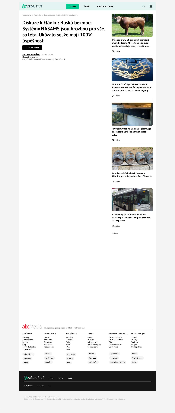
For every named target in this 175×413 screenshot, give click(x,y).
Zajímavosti (26, 349)
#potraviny (49, 358)
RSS (50, 386)
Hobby (90, 337)
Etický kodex (28, 386)
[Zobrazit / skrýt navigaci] (151, 6)
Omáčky (134, 340)
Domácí (47, 337)
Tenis (68, 349)
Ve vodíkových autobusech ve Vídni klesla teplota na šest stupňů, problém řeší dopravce (131, 217)
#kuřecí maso (137, 358)
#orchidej (114, 358)
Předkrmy (134, 342)
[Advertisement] (132, 275)
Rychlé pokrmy (136, 347)
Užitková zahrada (115, 344)
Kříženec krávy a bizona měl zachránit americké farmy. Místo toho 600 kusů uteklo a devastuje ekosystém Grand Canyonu (130, 42)
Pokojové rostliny (115, 340)
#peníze (48, 362)
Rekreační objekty (94, 344)
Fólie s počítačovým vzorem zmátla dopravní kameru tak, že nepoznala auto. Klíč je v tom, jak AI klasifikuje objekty (132, 87)
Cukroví (134, 337)
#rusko (48, 354)
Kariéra (60, 378)
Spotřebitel (48, 344)
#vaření (91, 354)
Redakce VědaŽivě (31, 54)
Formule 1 (70, 340)
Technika (72, 6)
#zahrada (92, 358)
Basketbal (69, 337)
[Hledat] (144, 6)
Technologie (49, 347)
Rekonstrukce (93, 342)
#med (134, 354)
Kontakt (70, 378)
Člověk (87, 6)
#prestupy (71, 354)
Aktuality (25, 337)
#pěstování (93, 362)
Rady (24, 344)
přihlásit (62, 59)
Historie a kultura (105, 6)
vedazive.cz (26, 15)
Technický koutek (29, 347)
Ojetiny (25, 342)
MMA (68, 347)
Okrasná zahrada (115, 337)
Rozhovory (48, 342)
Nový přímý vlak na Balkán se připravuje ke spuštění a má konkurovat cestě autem (131, 131)
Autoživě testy (27, 340)
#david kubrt (28, 354)
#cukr (134, 362)
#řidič (26, 363)
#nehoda (27, 358)
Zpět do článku (32, 47)
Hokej (68, 344)
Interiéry (91, 340)
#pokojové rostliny (117, 362)
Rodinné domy (93, 347)
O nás (51, 378)
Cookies (41, 386)
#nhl (69, 363)
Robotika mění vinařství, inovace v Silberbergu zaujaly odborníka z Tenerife (132, 175)
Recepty (134, 344)
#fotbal (70, 358)
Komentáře (48, 340)
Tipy (111, 342)
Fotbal (68, 342)
